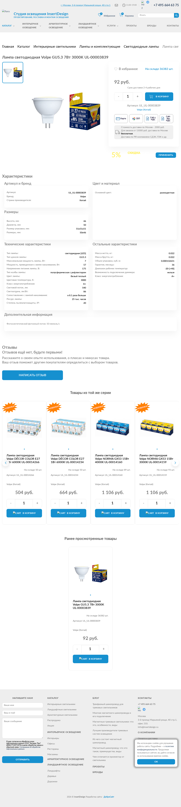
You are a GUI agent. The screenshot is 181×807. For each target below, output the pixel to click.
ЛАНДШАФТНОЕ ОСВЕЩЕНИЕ (65, 765)
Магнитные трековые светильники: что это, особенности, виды (113, 723)
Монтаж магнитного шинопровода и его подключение (112, 714)
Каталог (53, 698)
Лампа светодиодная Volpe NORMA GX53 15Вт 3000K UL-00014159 (156, 459)
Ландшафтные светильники (61, 709)
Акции (50, 726)
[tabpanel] (24, 427)
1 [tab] (24, 449)
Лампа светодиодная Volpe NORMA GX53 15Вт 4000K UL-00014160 (112, 459)
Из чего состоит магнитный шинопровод (107, 741)
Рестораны (53, 749)
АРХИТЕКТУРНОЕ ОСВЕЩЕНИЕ (65, 759)
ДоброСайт (109, 797)
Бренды (98, 772)
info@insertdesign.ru (148, 727)
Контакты (145, 698)
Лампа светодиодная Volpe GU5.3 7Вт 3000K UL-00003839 (88, 604)
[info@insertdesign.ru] (116, 5)
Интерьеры (53, 738)
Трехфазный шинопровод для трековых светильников (108, 706)
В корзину (162, 96)
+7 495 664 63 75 (166, 5)
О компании (146, 732)
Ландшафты (53, 771)
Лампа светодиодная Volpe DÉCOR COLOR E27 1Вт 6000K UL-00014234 (67, 459)
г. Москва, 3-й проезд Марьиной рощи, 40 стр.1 (85, 5)
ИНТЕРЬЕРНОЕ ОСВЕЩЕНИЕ (64, 732)
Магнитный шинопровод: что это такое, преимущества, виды (110, 750)
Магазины (52, 754)
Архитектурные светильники (62, 715)
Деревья (51, 776)
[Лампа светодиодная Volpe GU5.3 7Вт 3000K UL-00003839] (66, 111)
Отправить (23, 759)
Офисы (51, 744)
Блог (96, 698)
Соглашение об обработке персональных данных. (23, 748)
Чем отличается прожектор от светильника (108, 758)
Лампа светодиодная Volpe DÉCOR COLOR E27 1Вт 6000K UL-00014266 (23, 459)
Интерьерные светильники (61, 704)
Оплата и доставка (148, 738)
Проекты (98, 767)
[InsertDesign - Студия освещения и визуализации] (7, 15)
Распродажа (53, 720)
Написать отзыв (32, 375)
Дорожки (52, 781)
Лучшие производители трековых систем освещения (110, 732)
